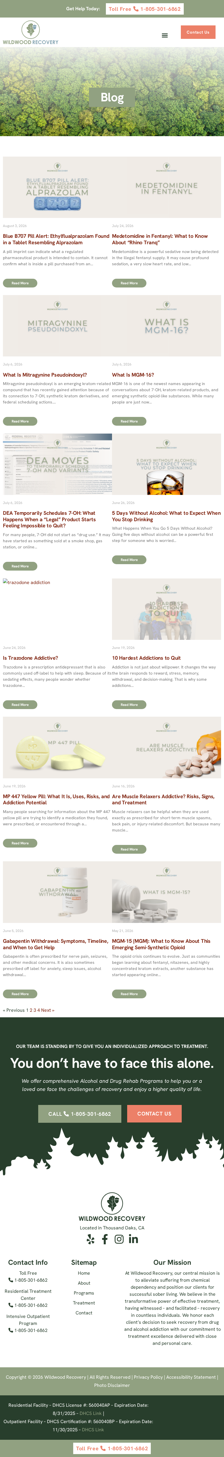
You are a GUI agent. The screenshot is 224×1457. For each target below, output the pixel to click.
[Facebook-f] (105, 1239)
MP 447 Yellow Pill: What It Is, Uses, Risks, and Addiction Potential (56, 799)
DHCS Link (91, 1413)
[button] (164, 35)
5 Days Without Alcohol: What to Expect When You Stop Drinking (166, 516)
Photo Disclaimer (112, 1385)
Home (84, 1273)
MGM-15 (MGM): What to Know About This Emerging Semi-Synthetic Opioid (161, 944)
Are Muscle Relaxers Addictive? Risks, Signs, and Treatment (163, 799)
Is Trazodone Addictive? (30, 657)
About (84, 1283)
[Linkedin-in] (133, 1239)
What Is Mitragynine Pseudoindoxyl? (45, 374)
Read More (20, 283)
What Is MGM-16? (133, 374)
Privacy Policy (148, 1377)
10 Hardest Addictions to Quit (146, 657)
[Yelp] (90, 1239)
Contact (84, 1313)
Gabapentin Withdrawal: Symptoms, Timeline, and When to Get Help (55, 944)
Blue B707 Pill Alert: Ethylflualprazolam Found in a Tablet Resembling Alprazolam (56, 239)
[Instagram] (119, 1239)
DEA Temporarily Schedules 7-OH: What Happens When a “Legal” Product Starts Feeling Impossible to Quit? (49, 519)
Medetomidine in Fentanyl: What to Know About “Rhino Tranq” (160, 239)
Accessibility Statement (191, 1377)
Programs (84, 1293)
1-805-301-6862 (30, 1280)
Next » (47, 1010)
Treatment (84, 1303)
